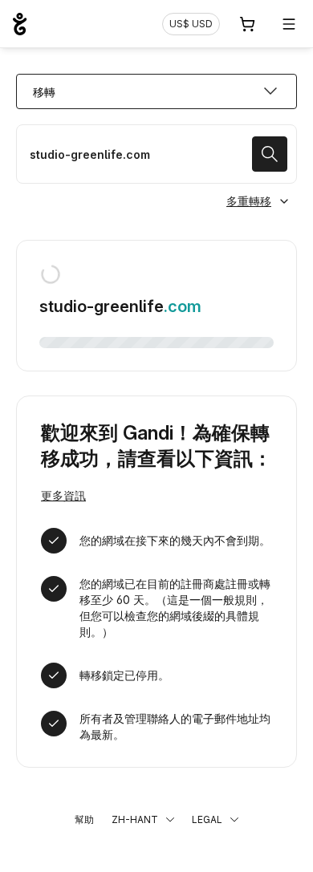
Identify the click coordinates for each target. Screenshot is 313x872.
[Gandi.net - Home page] (20, 24)
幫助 (84, 819)
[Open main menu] (288, 24)
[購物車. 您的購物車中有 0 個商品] (247, 24)
